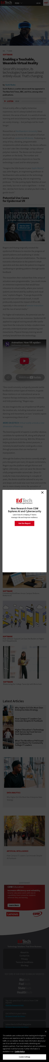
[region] (24, 1045)
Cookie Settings (24, 1057)
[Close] (46, 1032)
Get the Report (24, 523)
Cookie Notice (20, 1051)
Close (42, 492)
